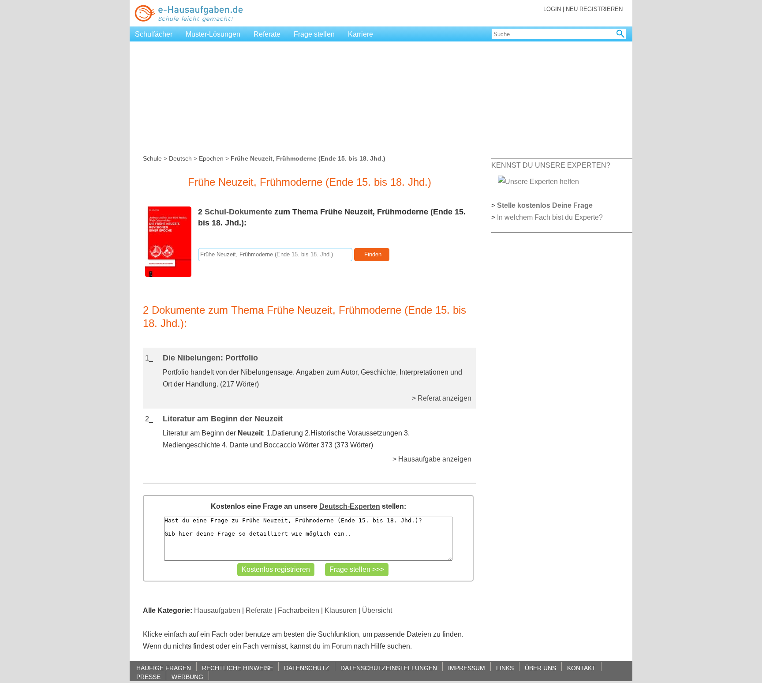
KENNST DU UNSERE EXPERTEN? (550, 165)
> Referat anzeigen (441, 398)
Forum (342, 646)
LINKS (505, 667)
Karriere (360, 34)
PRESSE (148, 676)
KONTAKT (581, 667)
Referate (267, 34)
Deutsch (180, 158)
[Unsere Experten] (538, 181)
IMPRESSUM (466, 667)
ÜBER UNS (540, 667)
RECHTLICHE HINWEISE (237, 667)
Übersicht (377, 610)
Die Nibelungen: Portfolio (210, 357)
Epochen (211, 158)
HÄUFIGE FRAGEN (163, 667)
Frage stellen (314, 34)
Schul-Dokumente (238, 211)
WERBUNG (187, 676)
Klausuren (341, 610)
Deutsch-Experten (349, 506)
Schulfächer (153, 34)
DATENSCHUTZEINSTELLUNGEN (388, 667)
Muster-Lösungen (213, 34)
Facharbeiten (298, 610)
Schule (152, 158)
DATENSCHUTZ (306, 667)
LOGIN (552, 9)
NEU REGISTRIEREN (594, 9)
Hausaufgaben (217, 610)
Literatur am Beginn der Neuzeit (223, 418)
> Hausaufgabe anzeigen (431, 459)
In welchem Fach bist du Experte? (550, 217)
